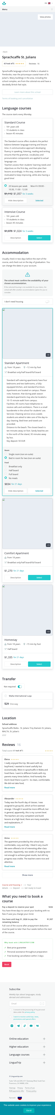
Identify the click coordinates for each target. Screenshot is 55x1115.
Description (15, 238)
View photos (45, 17)
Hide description (15, 200)
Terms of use (30, 1088)
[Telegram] (18, 1025)
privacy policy (30, 1012)
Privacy (20, 1088)
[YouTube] (31, 1025)
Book (6, 964)
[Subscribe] (42, 1003)
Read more (9, 787)
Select (39, 238)
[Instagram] (12, 1025)
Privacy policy (31, 1091)
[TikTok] (24, 1025)
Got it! (29, 1110)
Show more (27, 875)
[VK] (37, 1025)
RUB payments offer (16, 1091)
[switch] (27, 301)
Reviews (34, 63)
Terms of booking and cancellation (17, 98)
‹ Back (4, 51)
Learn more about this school (27, 92)
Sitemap (12, 1088)
